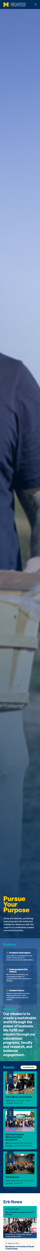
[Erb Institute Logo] (14, 4)
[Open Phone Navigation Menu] (35, 4)
